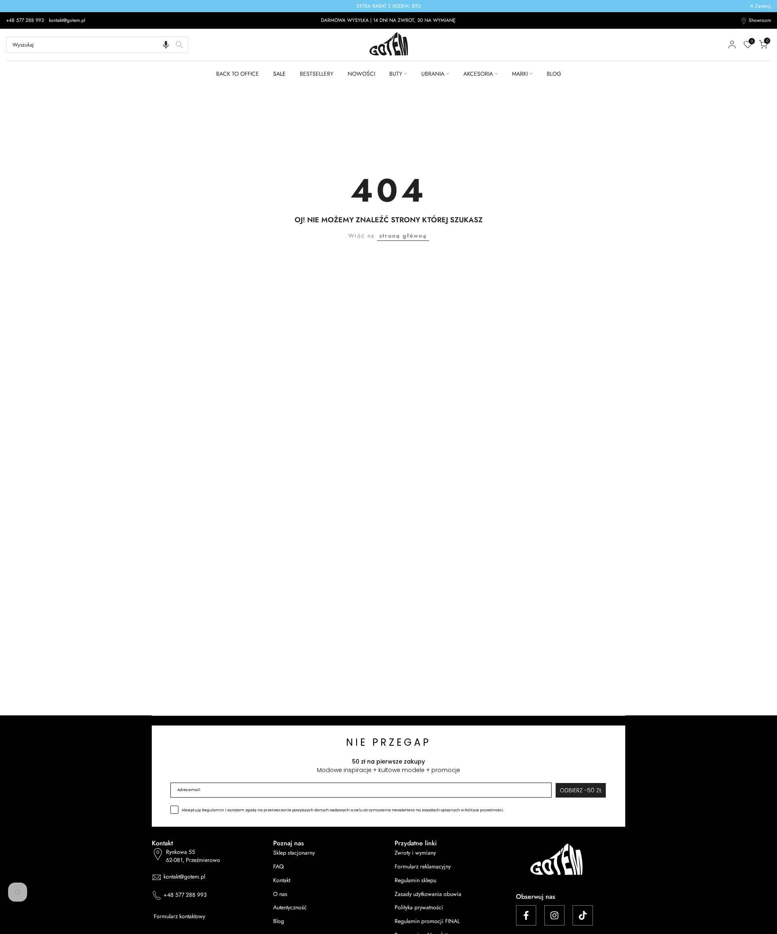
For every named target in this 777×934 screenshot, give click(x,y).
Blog (278, 921)
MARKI (520, 74)
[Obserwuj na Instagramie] (554, 915)
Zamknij (18, 6)
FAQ (278, 866)
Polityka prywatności (419, 907)
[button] (166, 44)
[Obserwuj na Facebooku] (526, 915)
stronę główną (403, 236)
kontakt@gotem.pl (67, 20)
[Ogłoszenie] (388, 6)
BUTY (395, 74)
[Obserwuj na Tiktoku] (583, 915)
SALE (279, 74)
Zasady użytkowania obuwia (428, 894)
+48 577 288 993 (26, 20)
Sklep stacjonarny (294, 853)
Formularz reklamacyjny (423, 866)
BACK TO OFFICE (237, 74)
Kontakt (281, 880)
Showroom (760, 20)
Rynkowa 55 (193, 856)
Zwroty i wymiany (415, 853)
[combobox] (97, 44)
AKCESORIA (478, 74)
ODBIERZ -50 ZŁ (581, 790)
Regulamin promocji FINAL (427, 921)
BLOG (554, 74)
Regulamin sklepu (415, 880)
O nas (280, 894)
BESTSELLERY (316, 74)
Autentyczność (290, 907)
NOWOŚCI (361, 74)
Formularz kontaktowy (179, 916)
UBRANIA (432, 74)
